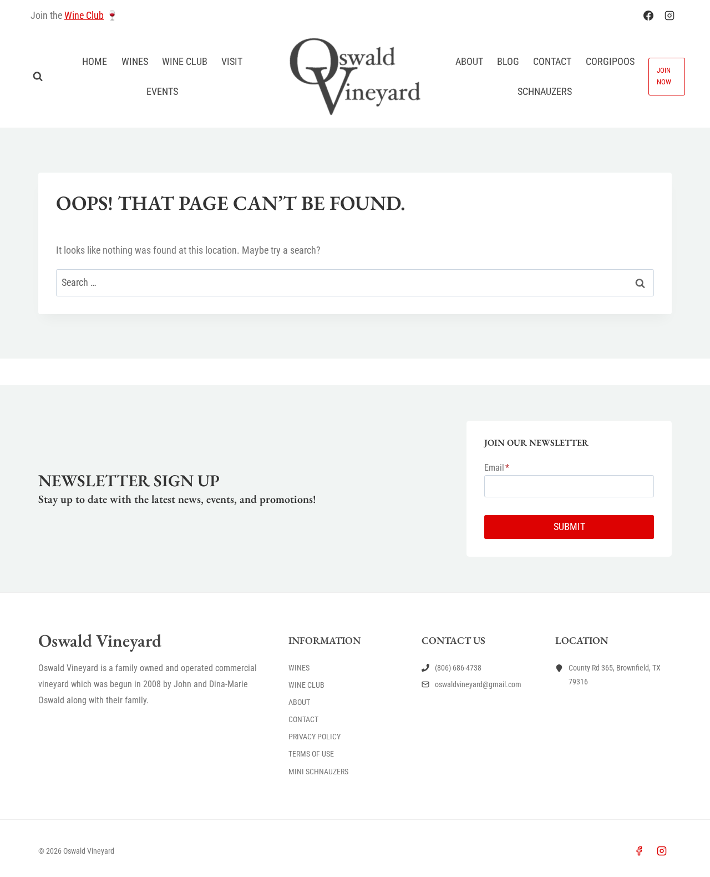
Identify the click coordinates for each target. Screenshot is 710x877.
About (469, 61)
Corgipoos (610, 61)
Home (94, 61)
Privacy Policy (314, 736)
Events (162, 91)
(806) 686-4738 (458, 667)
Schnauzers (545, 91)
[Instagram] (669, 16)
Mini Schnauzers (318, 771)
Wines (134, 61)
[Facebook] (648, 16)
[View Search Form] (37, 76)
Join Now (664, 76)
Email (496, 467)
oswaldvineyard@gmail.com (478, 684)
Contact (552, 61)
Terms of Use (311, 753)
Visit (231, 61)
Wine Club (84, 15)
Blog (508, 61)
